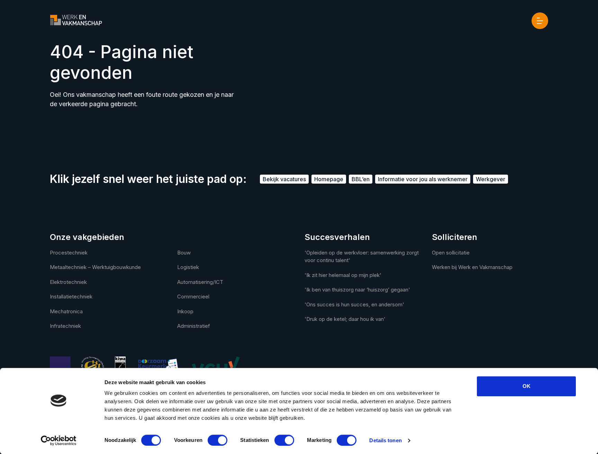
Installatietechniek (71, 296)
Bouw (184, 252)
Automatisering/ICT (200, 282)
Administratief (193, 326)
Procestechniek (69, 252)
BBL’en (361, 179)
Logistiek (188, 267)
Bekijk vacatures (284, 179)
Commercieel (193, 296)
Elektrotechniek (68, 282)
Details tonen (385, 440)
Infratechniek (65, 326)
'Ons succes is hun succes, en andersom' (354, 304)
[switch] (217, 440)
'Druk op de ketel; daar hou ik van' (345, 319)
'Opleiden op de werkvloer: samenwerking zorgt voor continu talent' (362, 256)
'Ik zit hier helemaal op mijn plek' (343, 275)
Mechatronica (66, 311)
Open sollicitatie (451, 252)
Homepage (328, 179)
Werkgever (490, 179)
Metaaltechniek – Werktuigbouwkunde (95, 267)
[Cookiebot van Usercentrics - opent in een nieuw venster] (58, 440)
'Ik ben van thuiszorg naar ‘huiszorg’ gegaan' (357, 289)
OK (527, 386)
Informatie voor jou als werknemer (423, 179)
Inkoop (185, 311)
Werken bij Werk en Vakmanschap (472, 267)
